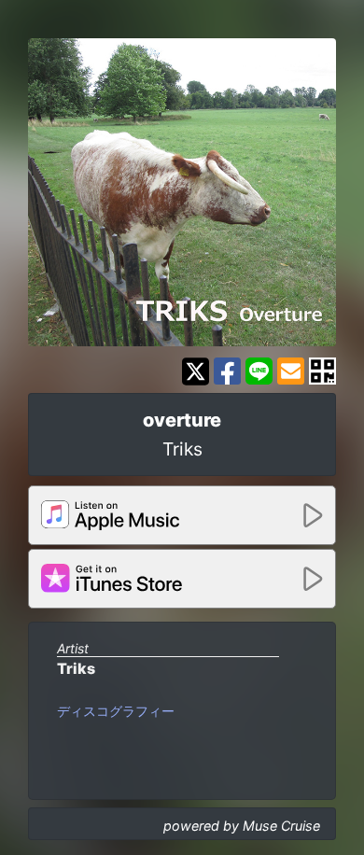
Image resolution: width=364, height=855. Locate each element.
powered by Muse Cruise (241, 826)
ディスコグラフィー (116, 711)
